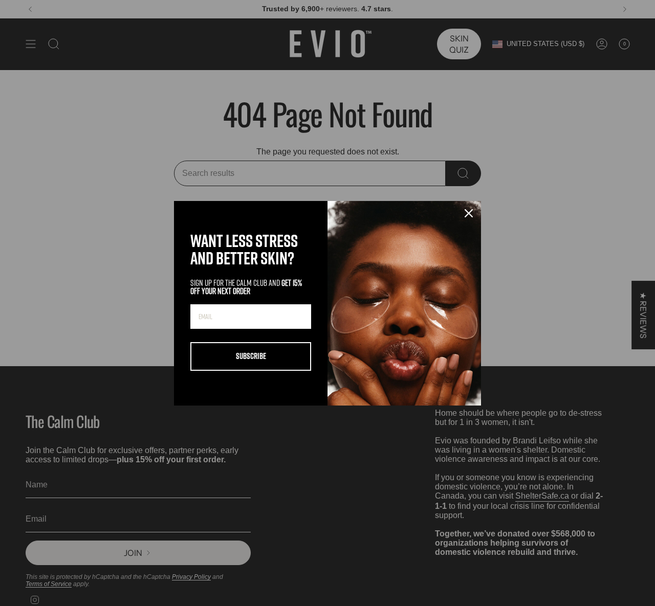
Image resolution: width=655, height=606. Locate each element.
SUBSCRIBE (251, 356)
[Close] (468, 213)
